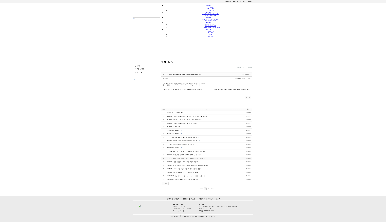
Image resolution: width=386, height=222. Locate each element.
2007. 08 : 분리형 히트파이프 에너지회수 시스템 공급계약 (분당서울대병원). (187, 165)
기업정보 (168, 199)
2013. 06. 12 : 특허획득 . (173, 133)
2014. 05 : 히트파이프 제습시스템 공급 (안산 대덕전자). (182, 123)
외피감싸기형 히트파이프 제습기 (210, 19)
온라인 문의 (210, 10)
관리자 (218, 199)
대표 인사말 (210, 31)
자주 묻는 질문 (211, 9)
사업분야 (185, 199)
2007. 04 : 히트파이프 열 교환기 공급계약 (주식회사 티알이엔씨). (184, 169)
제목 (205, 109)
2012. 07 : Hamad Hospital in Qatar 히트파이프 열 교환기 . (183, 141)
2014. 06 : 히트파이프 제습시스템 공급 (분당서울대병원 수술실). (184, 119)
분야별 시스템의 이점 (210, 15)
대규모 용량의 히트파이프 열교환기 (210, 27)
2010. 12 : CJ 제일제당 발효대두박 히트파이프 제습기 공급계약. (184, 155)
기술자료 (202, 199)
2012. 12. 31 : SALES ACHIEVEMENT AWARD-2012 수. (182, 137)
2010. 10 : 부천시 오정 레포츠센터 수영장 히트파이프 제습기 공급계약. (182, 74)
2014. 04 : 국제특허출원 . (174, 126)
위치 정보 (210, 36)
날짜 (248, 109)
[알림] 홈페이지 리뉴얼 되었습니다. (176, 112)
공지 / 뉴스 (211, 7)
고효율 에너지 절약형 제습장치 (210, 14)
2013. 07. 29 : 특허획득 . (173, 130)
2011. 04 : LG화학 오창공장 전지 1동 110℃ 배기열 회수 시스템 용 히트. (186, 151)
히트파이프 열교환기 (210, 24)
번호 (163, 109)
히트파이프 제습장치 (210, 26)
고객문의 (210, 199)
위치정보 (177, 199)
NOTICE (250, 1)
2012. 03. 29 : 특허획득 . (173, 148)
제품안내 (194, 199)
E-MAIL (244, 1)
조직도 (210, 34)
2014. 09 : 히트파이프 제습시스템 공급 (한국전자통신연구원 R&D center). (187, 116)
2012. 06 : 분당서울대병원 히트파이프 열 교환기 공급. (181, 144)
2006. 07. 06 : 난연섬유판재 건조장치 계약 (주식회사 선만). (183, 179)
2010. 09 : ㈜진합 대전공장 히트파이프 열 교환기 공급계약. (183, 162)
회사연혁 (210, 32)
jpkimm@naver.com (185, 211)
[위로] (246, 97)
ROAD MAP (236, 1)
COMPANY (228, 1)
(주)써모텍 (165, 78)
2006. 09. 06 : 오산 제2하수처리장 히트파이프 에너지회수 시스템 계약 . (186, 176)
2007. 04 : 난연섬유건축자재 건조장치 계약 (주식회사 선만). (183, 172)
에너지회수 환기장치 (210, 21)
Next (212, 189)
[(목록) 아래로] (249, 97)
